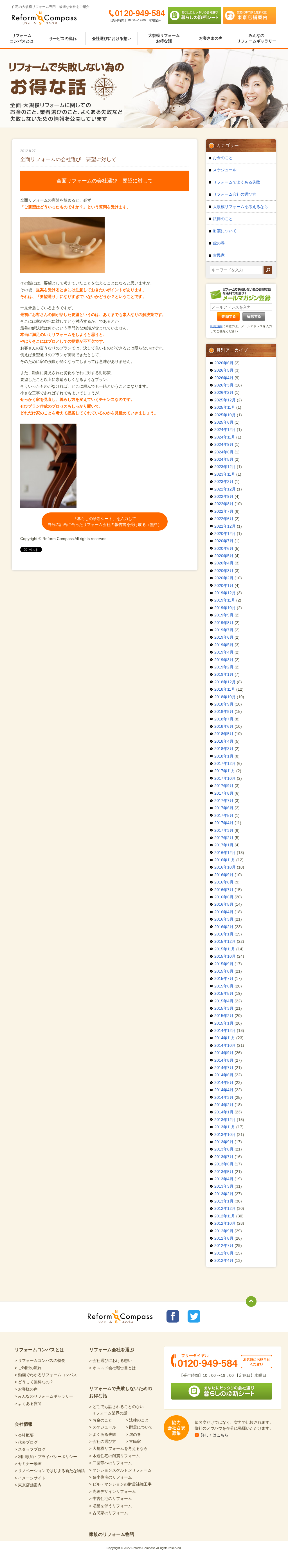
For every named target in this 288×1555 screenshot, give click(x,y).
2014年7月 (223, 1067)
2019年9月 (223, 615)
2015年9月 (223, 964)
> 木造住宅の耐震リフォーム (114, 1456)
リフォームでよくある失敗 (236, 182)
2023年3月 (223, 481)
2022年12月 (225, 489)
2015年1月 (223, 1023)
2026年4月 (223, 378)
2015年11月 (224, 949)
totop (251, 1301)
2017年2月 (223, 837)
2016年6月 (223, 897)
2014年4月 (223, 1090)
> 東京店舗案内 (28, 1485)
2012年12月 (225, 1208)
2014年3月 (223, 1097)
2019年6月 (223, 637)
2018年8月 (223, 711)
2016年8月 (223, 882)
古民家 (219, 255)
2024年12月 (225, 429)
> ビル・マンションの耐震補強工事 (120, 1484)
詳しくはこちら (214, 1435)
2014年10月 (225, 1045)
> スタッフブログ (30, 1449)
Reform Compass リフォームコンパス (44, 18)
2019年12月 (225, 593)
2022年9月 (223, 496)
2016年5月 (223, 904)
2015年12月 (225, 941)
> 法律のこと (137, 1420)
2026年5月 (223, 370)
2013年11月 (224, 1127)
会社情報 (24, 1424)
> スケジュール (102, 1427)
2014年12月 (225, 1030)
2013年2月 (223, 1194)
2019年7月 (223, 630)
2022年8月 (223, 503)
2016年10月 (225, 867)
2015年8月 (223, 971)
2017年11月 (224, 771)
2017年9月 (223, 785)
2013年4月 (223, 1179)
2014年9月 (223, 1052)
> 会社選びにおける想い (110, 1360)
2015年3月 (223, 1008)
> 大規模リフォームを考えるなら (118, 1448)
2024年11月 (224, 437)
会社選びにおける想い (111, 38)
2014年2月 (223, 1104)
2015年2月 (223, 1015)
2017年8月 (223, 793)
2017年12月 (225, 763)
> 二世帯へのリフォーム (110, 1463)
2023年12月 (225, 466)
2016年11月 (224, 860)
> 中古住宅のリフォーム (110, 1498)
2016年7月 (223, 889)
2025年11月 (224, 407)
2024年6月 (223, 452)
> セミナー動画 (28, 1463)
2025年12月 (225, 400)
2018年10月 (225, 697)
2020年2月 (223, 578)
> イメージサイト (30, 1478)
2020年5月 (223, 555)
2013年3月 (223, 1186)
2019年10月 (225, 607)
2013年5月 (223, 1171)
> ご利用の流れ (28, 1368)
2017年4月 (223, 823)
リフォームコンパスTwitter (194, 1316)
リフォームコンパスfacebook (172, 1316)
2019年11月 (224, 600)
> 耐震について (139, 1427)
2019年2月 (223, 667)
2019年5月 (223, 645)
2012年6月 (223, 1253)
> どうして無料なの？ (34, 1382)
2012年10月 (225, 1223)
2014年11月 (224, 1038)
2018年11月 (224, 689)
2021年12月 (225, 526)
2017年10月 (225, 778)
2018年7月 (223, 719)
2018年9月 (223, 704)
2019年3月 (223, 659)
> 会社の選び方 (102, 1441)
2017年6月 (223, 808)
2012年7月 (223, 1245)
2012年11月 (224, 1216)
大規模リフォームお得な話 (164, 38)
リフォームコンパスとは (21, 38)
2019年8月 (223, 622)
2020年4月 (223, 563)
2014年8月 (223, 1060)
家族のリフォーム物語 (111, 1534)
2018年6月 (223, 726)
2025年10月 (225, 415)
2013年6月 (223, 1164)
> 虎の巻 (133, 1434)
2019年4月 (223, 652)
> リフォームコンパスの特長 (40, 1360)
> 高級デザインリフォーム (112, 1491)
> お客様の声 (26, 1389)
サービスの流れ (62, 38)
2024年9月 (223, 444)
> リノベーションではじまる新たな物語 (50, 1470)
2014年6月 (223, 1075)
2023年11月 (224, 474)
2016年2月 (223, 927)
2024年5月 (223, 459)
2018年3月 (223, 748)
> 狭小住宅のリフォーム (110, 1477)
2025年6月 (223, 422)
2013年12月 (225, 1119)
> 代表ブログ (26, 1442)
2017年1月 (223, 845)
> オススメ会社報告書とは (112, 1368)
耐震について (225, 231)
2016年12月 (225, 852)
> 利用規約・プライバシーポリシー (46, 1456)
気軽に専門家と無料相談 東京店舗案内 (249, 15)
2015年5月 (223, 993)
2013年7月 (223, 1156)
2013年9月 (223, 1142)
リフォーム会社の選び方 (234, 194)
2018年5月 (223, 733)
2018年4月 (223, 741)
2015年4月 (223, 1001)
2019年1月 (223, 674)
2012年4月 (223, 1260)
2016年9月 (223, 875)
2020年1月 (223, 585)
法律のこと (223, 218)
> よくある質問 (28, 1403)
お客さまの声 (210, 38)
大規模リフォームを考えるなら (240, 206)
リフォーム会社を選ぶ (111, 1349)
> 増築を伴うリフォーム (110, 1506)
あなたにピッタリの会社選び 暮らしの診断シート (194, 15)
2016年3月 (223, 919)
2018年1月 (223, 756)
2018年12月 (225, 682)
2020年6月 (223, 548)
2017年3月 (223, 830)
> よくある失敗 (102, 1434)
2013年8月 (223, 1149)
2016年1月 (223, 934)
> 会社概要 (24, 1435)
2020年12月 (225, 533)
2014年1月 (223, 1112)
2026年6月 (223, 363)
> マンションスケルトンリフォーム (120, 1470)
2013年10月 (225, 1134)
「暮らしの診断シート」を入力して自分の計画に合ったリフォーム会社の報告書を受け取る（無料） (105, 521)
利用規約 (216, 326)
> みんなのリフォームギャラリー (44, 1396)
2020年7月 (223, 541)
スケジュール (225, 170)
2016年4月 (223, 912)
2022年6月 (223, 518)
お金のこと (223, 157)
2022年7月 (223, 511)
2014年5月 (223, 1082)
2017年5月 (223, 815)
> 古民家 (133, 1441)
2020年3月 (223, 570)
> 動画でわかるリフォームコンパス (46, 1375)
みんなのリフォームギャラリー (256, 38)
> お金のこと (100, 1420)
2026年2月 (223, 392)
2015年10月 (225, 956)
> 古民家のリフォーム (108, 1513)
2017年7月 (223, 800)
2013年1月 (223, 1201)
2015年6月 (223, 986)
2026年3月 (223, 385)
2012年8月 (223, 1238)
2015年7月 (223, 978)
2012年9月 (223, 1231)
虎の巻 (219, 243)
